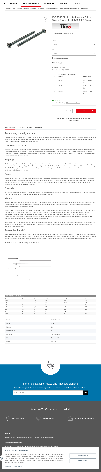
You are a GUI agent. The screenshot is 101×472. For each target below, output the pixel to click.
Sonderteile (29, 437)
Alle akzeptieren (82, 455)
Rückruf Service (48, 418)
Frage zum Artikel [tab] (25, 127)
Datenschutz (18, 466)
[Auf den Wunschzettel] (45, 19)
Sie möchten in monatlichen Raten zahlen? (74, 119)
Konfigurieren (82, 460)
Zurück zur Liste (10, 8)
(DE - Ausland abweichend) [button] (73, 103)
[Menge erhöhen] (70, 111)
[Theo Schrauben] (5, 3)
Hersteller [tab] (38, 127)
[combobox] (74, 45)
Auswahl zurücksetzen (60, 58)
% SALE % (76, 3)
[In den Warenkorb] (6, 15)
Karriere (36, 437)
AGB (15, 446)
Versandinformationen (47, 437)
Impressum (8, 466)
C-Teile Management (17, 437)
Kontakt (7, 437)
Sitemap (21, 446)
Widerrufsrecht (53, 446)
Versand (67, 69)
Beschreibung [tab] (10, 127)
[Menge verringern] (54, 111)
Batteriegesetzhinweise (40, 446)
